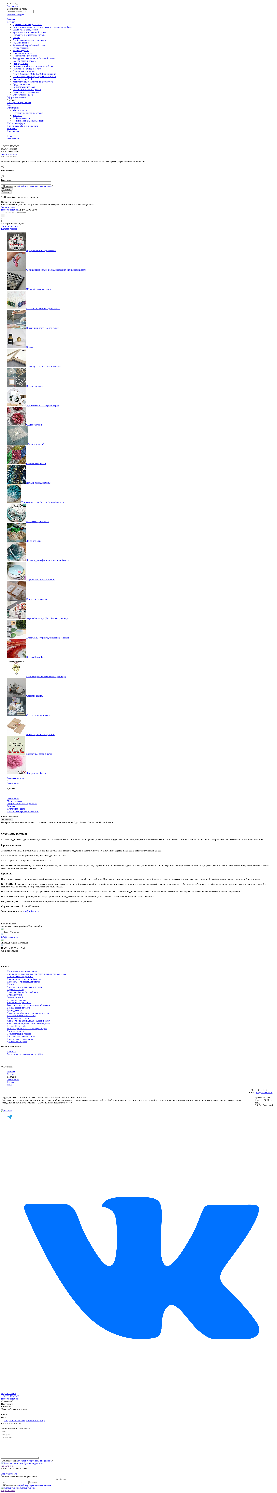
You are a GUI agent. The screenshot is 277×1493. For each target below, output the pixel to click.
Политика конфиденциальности (28, 120)
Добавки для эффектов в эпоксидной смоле (34, 66)
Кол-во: (5, 1414)
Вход (9, 136)
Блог (9, 105)
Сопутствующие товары (25, 87)
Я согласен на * (28, 1460)
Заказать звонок (9, 154)
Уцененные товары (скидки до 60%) (25, 1054)
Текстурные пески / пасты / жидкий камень (34, 58)
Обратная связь (8, 1393)
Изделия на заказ (21, 42)
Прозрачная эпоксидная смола (27, 24)
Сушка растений (21, 48)
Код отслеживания (10, 816)
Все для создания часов (24, 61)
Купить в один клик (33, 1463)
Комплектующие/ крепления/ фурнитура (33, 81)
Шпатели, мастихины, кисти (27, 89)
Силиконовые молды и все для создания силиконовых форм (42, 27)
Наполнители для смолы (25, 55)
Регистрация (13, 138)
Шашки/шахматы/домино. (25, 29)
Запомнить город (15, 14)
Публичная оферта (22, 118)
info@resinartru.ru (9, 209)
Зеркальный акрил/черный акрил (29, 45)
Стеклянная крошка (22, 53)
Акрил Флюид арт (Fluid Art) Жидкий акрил (34, 74)
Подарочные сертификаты (26, 92)
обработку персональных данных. (35, 186)
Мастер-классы (20, 110)
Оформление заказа (16, 97)
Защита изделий (21, 50)
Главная (11, 19)
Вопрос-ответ (13, 131)
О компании (13, 107)
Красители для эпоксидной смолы (29, 32)
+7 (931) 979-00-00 (10, 1396)
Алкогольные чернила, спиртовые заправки (34, 76)
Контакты (17, 115)
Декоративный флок (23, 94)
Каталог (11, 22)
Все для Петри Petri (22, 79)
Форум (10, 1082)
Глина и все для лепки (24, 71)
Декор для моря (20, 63)
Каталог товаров (9, 226)
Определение (13, 6)
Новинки (11, 1051)
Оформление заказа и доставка (28, 113)
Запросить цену (27, 1488)
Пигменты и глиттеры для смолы (29, 35)
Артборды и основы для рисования (30, 40)
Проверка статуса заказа (19, 102)
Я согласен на (28, 186)
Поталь (16, 37)
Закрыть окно (8, 207)
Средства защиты (21, 84)
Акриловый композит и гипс (27, 68)
